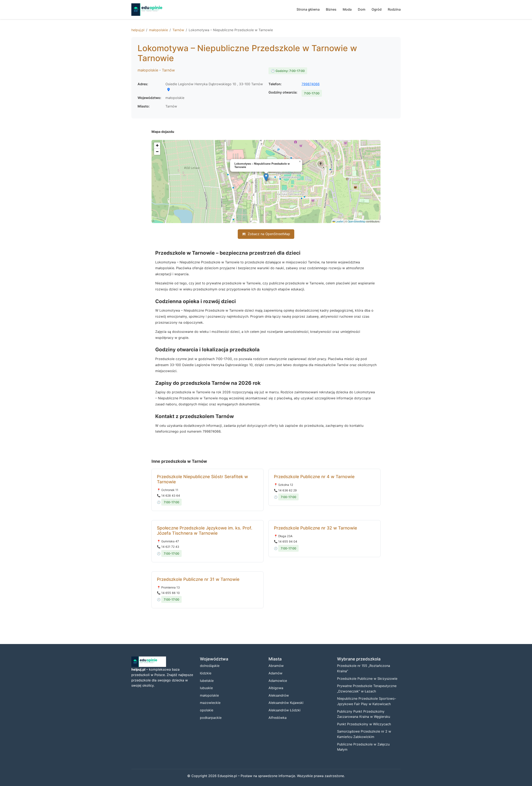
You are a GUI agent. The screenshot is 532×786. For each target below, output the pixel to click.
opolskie (206, 710)
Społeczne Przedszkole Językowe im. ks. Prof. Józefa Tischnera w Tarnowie (204, 530)
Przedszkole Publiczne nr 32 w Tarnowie (315, 528)
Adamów (275, 673)
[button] (266, 177)
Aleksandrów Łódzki (284, 710)
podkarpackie (211, 718)
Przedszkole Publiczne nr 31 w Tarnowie (198, 579)
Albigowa (275, 688)
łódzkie (205, 673)
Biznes (331, 9)
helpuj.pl (137, 30)
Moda (347, 9)
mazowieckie (210, 703)
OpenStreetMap (357, 221)
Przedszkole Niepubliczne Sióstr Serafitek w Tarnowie (202, 479)
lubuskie (206, 688)
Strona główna (308, 9)
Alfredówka (277, 718)
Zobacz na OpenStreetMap (269, 234)
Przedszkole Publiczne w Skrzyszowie (367, 678)
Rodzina (394, 9)
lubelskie (207, 681)
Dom (361, 9)
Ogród (377, 9)
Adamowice (277, 681)
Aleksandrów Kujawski (285, 703)
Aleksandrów (278, 695)
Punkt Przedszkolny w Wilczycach (364, 724)
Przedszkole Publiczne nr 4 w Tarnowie (314, 476)
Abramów (276, 666)
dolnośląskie (209, 666)
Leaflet (339, 221)
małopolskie (158, 30)
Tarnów (178, 30)
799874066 (311, 84)
